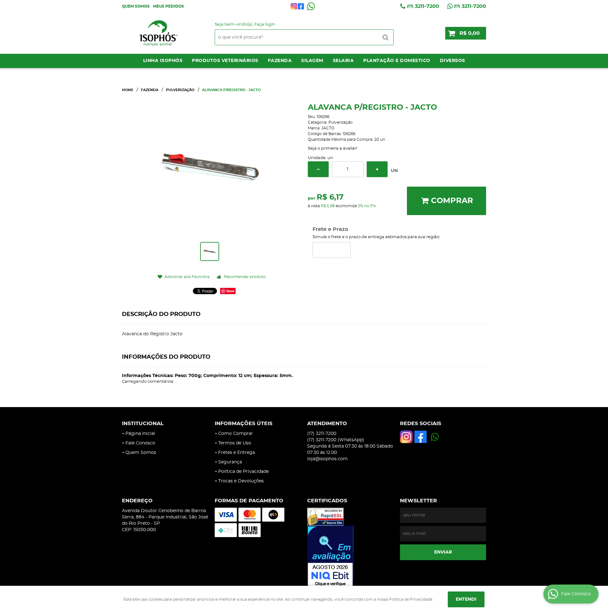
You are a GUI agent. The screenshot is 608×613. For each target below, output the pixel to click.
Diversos (452, 61)
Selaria (343, 61)
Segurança (230, 462)
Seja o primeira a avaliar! (332, 148)
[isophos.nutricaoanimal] (294, 6)
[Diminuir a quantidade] (318, 169)
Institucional (143, 423)
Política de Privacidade (243, 471)
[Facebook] (301, 6)
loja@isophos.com (327, 459)
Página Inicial (140, 433)
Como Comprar (235, 433)
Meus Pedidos (168, 6)
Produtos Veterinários (225, 61)
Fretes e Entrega (236, 452)
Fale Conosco (140, 443)
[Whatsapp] (311, 6)
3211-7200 (423, 6)
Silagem (312, 61)
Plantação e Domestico (396, 61)
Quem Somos (136, 6)
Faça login (264, 24)
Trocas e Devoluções (241, 481)
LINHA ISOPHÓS (163, 61)
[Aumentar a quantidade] (377, 169)
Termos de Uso (234, 443)
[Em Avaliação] (350, 557)
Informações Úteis (243, 423)
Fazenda (280, 61)
